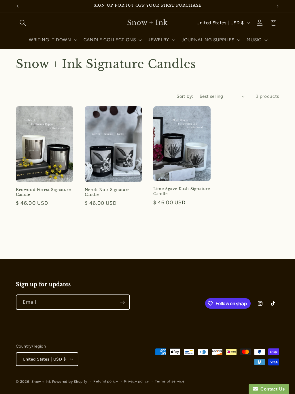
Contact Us (271, 389)
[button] (23, 23)
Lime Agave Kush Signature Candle (181, 191)
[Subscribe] (122, 302)
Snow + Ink (41, 382)
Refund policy (105, 381)
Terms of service (169, 381)
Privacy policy (136, 381)
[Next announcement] (277, 6)
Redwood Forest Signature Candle (43, 192)
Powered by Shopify (69, 382)
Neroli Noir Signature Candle (107, 192)
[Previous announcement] (17, 6)
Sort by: (185, 96)
